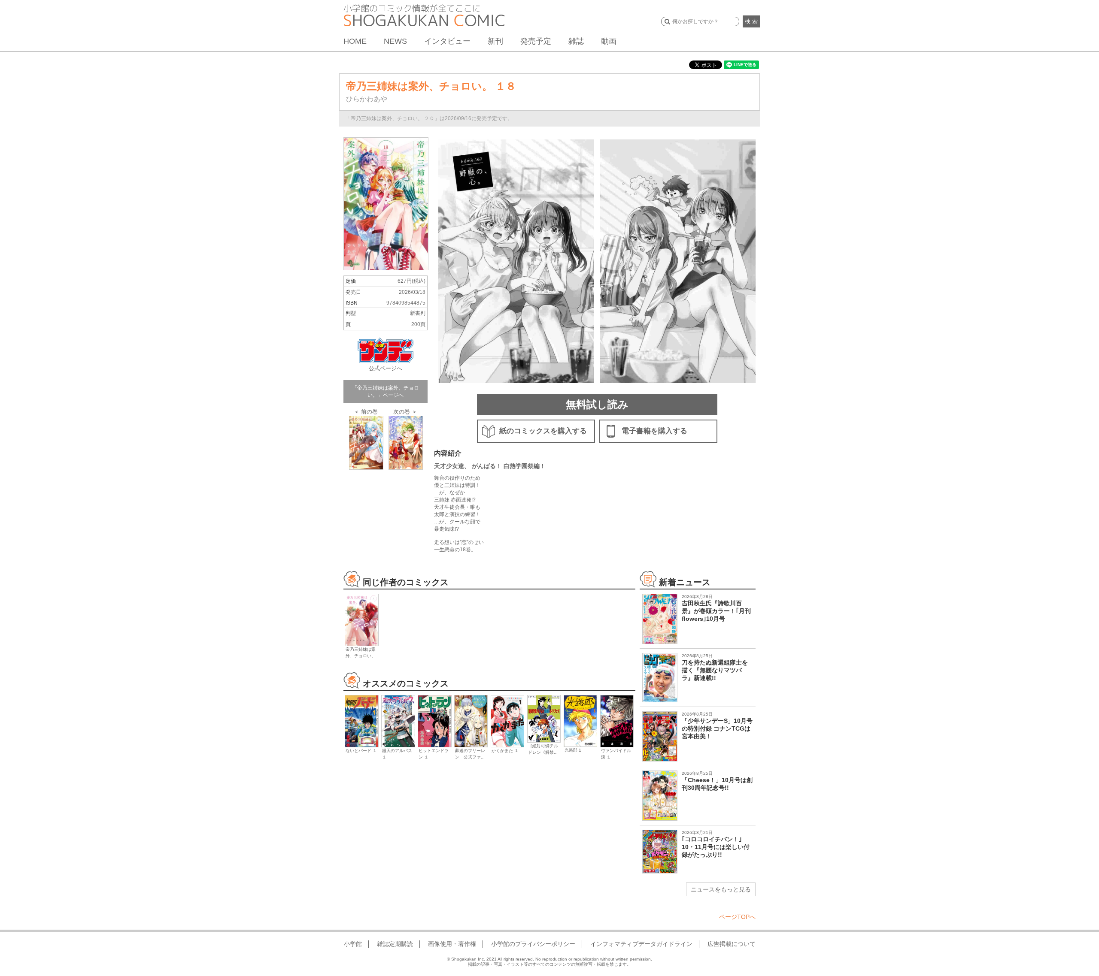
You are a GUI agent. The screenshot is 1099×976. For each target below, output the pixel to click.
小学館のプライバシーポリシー (533, 943)
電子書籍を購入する (654, 431)
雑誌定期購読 (395, 943)
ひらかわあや (366, 99)
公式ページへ (385, 368)
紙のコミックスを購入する (543, 431)
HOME (355, 41)
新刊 (495, 41)
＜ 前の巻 (366, 411)
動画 (608, 41)
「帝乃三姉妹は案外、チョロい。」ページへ (385, 391)
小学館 (353, 943)
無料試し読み (597, 404)
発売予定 (535, 41)
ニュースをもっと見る (721, 889)
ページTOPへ (737, 916)
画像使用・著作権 (452, 943)
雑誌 (576, 41)
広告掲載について (731, 943)
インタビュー (447, 41)
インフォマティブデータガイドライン (641, 943)
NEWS (395, 41)
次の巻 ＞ (405, 411)
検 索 (751, 21)
